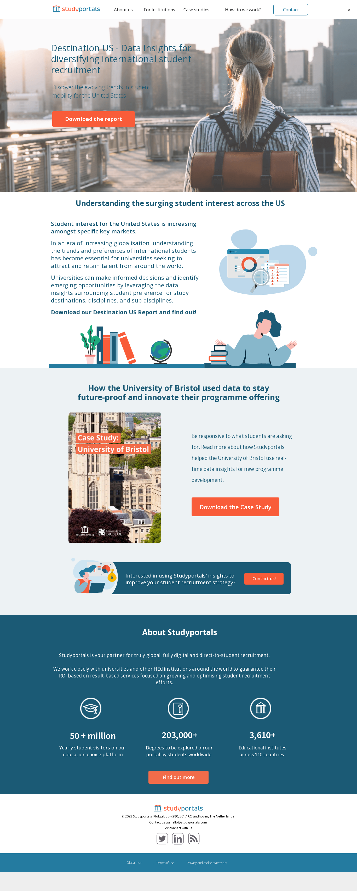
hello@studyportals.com (189, 822)
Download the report (93, 118)
